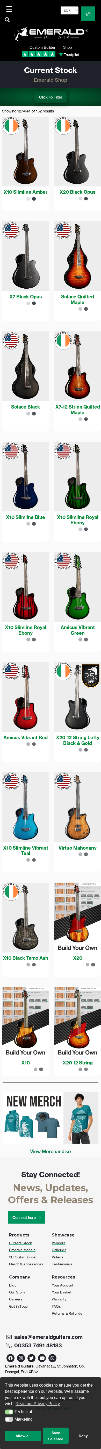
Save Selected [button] (55, 1436)
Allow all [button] (23, 1436)
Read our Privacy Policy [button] (38, 1404)
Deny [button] (83, 1436)
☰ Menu (10, 9)
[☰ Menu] (10, 9)
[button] (9, 1412)
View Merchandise (50, 1151)
